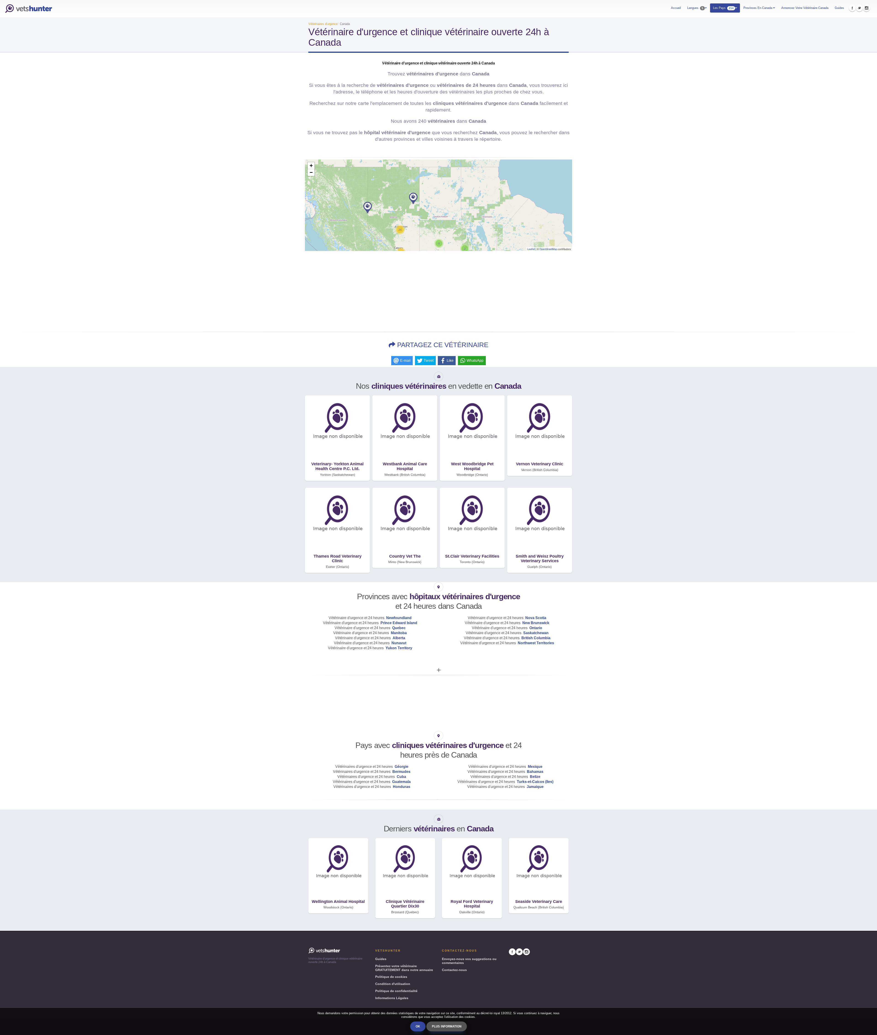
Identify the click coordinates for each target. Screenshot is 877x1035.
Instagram (866, 8)
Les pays (723, 8)
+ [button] (311, 165)
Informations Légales (391, 998)
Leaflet (531, 249)
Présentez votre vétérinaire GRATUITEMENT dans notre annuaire (404, 968)
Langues (695, 8)
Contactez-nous (454, 970)
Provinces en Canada (758, 8)
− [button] (311, 172)
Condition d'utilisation (392, 984)
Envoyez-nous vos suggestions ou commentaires (469, 961)
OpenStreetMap (548, 249)
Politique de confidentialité (396, 991)
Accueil (676, 8)
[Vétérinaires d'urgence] (28, 8)
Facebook (852, 8)
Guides (839, 8)
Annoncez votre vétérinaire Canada (804, 8)
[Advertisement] (438, 290)
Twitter (859, 8)
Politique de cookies (391, 977)
